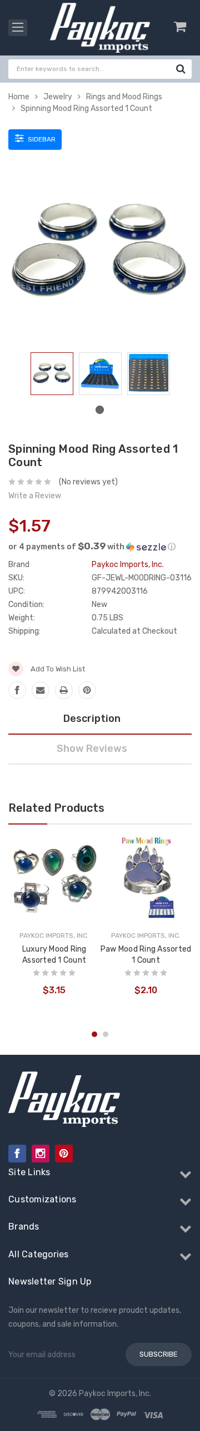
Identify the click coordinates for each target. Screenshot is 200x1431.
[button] (100, 546)
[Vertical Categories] (17, 27)
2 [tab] (105, 1034)
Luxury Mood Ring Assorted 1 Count (54, 954)
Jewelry (57, 97)
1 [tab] (100, 410)
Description (92, 718)
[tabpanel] (52, 376)
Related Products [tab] (56, 808)
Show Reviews (92, 748)
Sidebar (41, 139)
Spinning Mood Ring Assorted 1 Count (86, 108)
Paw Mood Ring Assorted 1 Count (146, 954)
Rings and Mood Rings (124, 97)
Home (18, 97)
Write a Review (34, 495)
